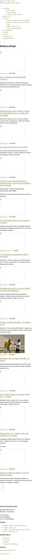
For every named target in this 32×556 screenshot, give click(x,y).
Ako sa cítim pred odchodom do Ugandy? (13, 78)
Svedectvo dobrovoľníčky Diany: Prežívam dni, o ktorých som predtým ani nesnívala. (15, 183)
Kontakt (5, 34)
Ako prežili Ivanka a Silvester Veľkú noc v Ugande (15, 395)
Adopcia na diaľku (5, 250)
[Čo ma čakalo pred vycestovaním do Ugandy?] (12, 215)
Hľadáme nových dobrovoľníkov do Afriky (15, 359)
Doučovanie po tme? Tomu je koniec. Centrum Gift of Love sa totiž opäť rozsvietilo (15, 113)
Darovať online (7, 36)
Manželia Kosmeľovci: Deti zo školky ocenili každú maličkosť (15, 289)
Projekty (5, 18)
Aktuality (5, 32)
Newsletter (6, 540)
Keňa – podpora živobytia (14, 28)
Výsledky (6, 542)
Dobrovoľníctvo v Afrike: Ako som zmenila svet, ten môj (14, 434)
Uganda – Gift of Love (13, 26)
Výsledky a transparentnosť (14, 14)
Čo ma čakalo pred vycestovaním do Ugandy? (15, 221)
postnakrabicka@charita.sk (8, 550)
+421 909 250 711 (5, 553)
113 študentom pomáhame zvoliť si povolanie (14, 255)
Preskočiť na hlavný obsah (7, 1)
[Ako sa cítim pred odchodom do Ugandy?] (12, 71)
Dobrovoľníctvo (7, 30)
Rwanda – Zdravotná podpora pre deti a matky (16, 529)
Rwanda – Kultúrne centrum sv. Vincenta (18, 20)
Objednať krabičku (8, 38)
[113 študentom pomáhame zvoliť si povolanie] (12, 248)
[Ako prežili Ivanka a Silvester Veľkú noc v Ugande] (12, 389)
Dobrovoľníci (3, 73)
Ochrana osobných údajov (10, 544)
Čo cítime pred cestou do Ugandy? (14, 147)
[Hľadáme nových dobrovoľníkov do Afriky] (12, 352)
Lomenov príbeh (11, 12)
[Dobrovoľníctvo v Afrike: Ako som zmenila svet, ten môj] (12, 427)
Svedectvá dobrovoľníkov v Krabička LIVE (15, 323)
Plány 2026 (6, 16)
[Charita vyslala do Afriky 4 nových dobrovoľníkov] (12, 467)
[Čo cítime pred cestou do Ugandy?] (12, 141)
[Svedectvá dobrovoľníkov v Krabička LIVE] (12, 316)
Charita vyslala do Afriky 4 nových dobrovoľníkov (14, 474)
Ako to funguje (11, 10)
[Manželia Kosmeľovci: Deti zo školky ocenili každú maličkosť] (12, 283)
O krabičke (6, 8)
